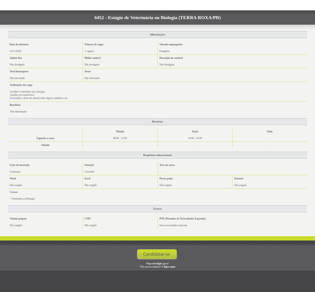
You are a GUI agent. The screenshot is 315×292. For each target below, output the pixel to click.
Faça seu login (154, 263)
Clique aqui (168, 266)
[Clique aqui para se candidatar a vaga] (157, 255)
